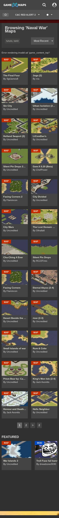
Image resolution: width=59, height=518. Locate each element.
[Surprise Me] (49, 15)
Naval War (12, 41)
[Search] (44, 5)
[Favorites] (5, 15)
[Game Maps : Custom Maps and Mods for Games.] (14, 4)
